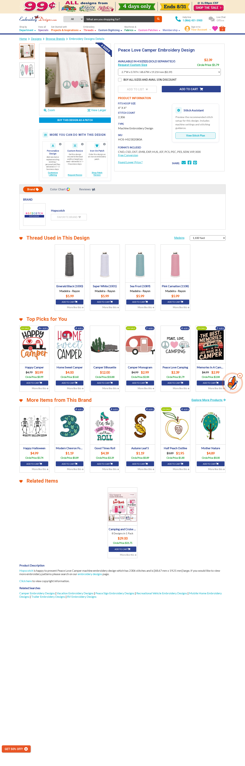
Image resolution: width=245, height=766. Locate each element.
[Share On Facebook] (189, 163)
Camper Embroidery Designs (37, 593)
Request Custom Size (132, 65)
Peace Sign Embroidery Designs (115, 593)
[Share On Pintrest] (195, 163)
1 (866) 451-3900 (192, 20)
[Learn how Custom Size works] (82, 144)
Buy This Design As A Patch (75, 120)
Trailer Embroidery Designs (48, 596)
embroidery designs (90, 574)
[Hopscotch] (34, 214)
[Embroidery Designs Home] (38, 19)
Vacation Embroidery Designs (75, 593)
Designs (36, 39)
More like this (74, 307)
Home (23, 39)
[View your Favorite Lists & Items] (215, 28)
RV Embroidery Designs (81, 596)
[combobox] (119, 19)
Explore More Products (207, 400)
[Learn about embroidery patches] (104, 144)
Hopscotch (26, 570)
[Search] (158, 19)
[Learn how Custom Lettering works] (60, 144)
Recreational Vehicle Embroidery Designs (162, 593)
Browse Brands (55, 39)
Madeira (179, 238)
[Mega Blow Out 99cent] (122, 6)
